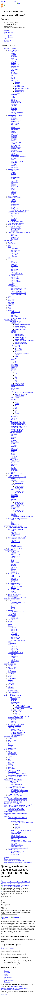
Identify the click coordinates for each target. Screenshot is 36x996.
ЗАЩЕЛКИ (14, 231)
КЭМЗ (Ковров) (16, 102)
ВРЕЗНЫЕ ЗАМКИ (13, 50)
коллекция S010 (19, 339)
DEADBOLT (11, 662)
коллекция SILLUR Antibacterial (24, 340)
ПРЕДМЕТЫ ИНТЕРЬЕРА (16, 724)
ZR (16, 415)
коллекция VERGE (20, 337)
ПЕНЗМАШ (15, 155)
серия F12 (14, 627)
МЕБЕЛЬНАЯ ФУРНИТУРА (12, 695)
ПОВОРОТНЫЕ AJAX (18, 423)
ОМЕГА (13, 105)
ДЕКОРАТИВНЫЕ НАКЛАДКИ (18, 518)
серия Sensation (19, 383)
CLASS (13, 61)
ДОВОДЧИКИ (8, 749)
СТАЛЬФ (14, 110)
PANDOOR (11, 299)
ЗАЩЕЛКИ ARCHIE (17, 611)
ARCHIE (14, 332)
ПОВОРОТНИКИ (13, 310)
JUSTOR (13, 588)
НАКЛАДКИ (19, 483)
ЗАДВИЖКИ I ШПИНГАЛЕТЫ (17, 775)
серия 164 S (14, 283)
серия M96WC (15, 637)
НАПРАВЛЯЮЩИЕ (17, 546)
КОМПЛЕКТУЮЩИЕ (14, 727)
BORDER (14, 56)
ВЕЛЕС (13, 569)
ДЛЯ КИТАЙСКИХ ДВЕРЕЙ (13, 802)
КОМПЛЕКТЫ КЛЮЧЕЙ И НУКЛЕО (19, 232)
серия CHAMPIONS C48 (18, 291)
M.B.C (13, 389)
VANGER (14, 445)
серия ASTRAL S (16, 251)
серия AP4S (14, 253)
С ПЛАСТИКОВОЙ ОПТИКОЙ (17, 799)
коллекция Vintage (20, 329)
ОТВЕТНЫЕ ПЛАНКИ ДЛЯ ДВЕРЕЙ (23, 822)
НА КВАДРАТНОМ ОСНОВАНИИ (21, 395)
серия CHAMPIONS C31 (18, 288)
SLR (16, 374)
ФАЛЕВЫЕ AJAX (16, 427)
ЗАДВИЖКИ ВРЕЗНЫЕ (15, 776)
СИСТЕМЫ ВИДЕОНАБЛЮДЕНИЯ (15, 813)
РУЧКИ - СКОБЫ (20, 705)
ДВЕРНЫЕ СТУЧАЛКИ (15, 473)
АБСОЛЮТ (14, 182)
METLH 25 (14, 618)
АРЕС (13, 131)
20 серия (17, 83)
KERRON (14, 703)
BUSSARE (11, 302)
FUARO (13, 63)
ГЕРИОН (14, 94)
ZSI (12, 75)
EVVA (10, 259)
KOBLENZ (14, 580)
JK (15, 361)
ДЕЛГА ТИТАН (16, 142)
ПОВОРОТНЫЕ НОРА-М (19, 426)
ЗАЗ (12, 96)
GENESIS (14, 434)
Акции (6, 974)
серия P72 (14, 634)
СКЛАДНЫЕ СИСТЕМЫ (15, 548)
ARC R (17, 404)
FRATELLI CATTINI (17, 385)
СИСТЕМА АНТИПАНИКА (16, 810)
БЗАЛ (13, 78)
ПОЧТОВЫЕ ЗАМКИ (14, 224)
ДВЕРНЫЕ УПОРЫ (10, 664)
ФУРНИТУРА (12, 819)
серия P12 (14, 629)
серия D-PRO (15, 272)
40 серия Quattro (19, 86)
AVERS (13, 55)
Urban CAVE (18, 350)
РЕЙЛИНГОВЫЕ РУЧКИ (22, 707)
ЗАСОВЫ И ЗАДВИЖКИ (12, 770)
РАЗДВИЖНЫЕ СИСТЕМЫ (16, 538)
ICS (12, 261)
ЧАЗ (12, 194)
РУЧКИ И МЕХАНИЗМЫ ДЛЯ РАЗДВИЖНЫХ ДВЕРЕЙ (17, 528)
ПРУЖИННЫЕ (12, 768)
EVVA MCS (14, 266)
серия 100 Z (14, 269)
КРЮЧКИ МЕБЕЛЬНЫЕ (15, 718)
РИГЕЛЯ (10, 694)
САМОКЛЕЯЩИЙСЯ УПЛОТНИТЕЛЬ (18, 852)
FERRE (13, 369)
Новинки (7, 972)
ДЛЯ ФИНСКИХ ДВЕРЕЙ (12, 803)
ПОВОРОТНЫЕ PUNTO (18, 424)
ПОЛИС (13, 220)
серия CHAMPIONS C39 (18, 289)
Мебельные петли (16, 735)
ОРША (13, 188)
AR (16, 381)
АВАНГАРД (15, 129)
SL (15, 372)
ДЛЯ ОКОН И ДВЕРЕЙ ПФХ (13, 780)
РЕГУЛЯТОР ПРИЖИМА (19, 837)
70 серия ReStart (19, 91)
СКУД (6, 814)
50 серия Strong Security (22, 88)
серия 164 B (14, 277)
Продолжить (4, 948)
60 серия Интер (19, 90)
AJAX (13, 53)
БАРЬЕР (13, 77)
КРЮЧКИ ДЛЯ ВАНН (14, 726)
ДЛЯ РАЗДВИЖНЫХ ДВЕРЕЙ (13, 526)
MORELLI (14, 74)
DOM (9, 258)
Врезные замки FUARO (18, 640)
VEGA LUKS (15, 661)
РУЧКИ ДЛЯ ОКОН (14, 781)
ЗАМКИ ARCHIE (16, 613)
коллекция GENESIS (21, 343)
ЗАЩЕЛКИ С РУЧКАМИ (15, 653)
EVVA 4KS (14, 264)
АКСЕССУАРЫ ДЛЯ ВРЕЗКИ (17, 597)
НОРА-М (10, 767)
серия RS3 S (14, 255)
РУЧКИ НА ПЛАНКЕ (14, 432)
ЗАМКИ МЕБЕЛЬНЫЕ (18, 732)
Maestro (17, 413)
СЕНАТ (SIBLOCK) (17, 161)
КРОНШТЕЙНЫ (16, 832)
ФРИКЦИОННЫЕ (13, 692)
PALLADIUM (15, 177)
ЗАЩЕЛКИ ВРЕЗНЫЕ (14, 226)
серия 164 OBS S (16, 282)
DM (16, 377)
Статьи (6, 38)
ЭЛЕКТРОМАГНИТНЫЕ (15, 221)
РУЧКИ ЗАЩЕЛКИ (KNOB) (16, 421)
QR (16, 408)
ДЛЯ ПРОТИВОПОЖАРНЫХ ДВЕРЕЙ (16, 807)
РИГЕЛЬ (13, 107)
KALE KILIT (15, 64)
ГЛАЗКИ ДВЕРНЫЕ (10, 797)
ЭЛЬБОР (13, 113)
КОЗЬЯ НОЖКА (13, 691)
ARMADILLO (15, 312)
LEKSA (13, 67)
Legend (17, 354)
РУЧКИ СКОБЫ (13, 459)
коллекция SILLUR (20, 342)
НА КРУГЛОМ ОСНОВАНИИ (24, 393)
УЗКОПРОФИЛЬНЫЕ (14, 197)
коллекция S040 (19, 335)
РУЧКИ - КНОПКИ (17, 710)
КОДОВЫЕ (14, 186)
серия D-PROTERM (17, 274)
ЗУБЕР (13, 453)
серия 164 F (14, 280)
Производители (9, 32)
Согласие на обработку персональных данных (14, 988)
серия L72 (14, 648)
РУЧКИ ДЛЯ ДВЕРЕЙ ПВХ (16, 787)
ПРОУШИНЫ (15, 835)
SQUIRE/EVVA (16, 180)
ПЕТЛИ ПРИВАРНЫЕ (14, 594)
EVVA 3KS (14, 262)
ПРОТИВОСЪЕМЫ (17, 845)
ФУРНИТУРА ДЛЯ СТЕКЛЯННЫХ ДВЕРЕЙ (18, 805)
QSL (16, 405)
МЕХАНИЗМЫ (16, 786)
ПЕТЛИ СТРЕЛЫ (13, 596)
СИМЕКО (14, 109)
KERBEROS (15, 66)
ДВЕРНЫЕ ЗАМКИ (10, 48)
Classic (17, 356)
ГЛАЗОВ (14, 137)
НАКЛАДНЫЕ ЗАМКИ (15, 115)
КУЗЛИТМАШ (15, 148)
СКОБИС (14, 572)
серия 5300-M (15, 638)
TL (15, 412)
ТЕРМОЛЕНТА (16, 854)
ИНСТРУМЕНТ (16, 846)
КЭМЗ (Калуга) (15, 101)
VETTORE (11, 684)
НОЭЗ (13, 570)
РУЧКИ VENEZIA (16, 789)
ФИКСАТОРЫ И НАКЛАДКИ (17, 477)
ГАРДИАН (14, 80)
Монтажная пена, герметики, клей (18, 848)
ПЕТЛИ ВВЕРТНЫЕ (14, 589)
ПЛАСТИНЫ (12, 748)
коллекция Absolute (20, 328)
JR (15, 362)
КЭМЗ (13, 190)
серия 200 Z (14, 270)
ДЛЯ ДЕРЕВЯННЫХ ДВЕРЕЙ (17, 773)
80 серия (17, 93)
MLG (9, 297)
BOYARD (14, 699)
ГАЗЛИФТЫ (15, 729)
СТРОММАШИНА (17, 112)
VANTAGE (14, 416)
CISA (12, 58)
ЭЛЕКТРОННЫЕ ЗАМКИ (16, 223)
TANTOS (14, 218)
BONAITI (11, 624)
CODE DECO (12, 672)
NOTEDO (11, 762)
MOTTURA (14, 69)
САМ (9, 307)
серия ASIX (14, 248)
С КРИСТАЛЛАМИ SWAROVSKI (21, 716)
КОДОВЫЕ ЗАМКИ (14, 196)
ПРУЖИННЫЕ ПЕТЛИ (15, 583)
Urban (16, 351)
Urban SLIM (18, 348)
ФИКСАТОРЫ (19, 481)
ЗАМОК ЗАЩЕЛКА (17, 821)
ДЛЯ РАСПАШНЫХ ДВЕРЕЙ (17, 537)
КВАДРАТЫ (15, 838)
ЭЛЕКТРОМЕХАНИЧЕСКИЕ (17, 212)
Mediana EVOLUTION (18, 602)
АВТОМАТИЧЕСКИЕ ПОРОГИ (17, 818)
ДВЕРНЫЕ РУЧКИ (10, 320)
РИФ (12, 159)
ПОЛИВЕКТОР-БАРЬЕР (18, 156)
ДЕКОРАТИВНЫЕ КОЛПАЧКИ (21, 830)
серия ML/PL (15, 649)
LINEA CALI (15, 388)
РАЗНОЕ (14, 472)
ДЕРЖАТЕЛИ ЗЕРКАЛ (18, 730)
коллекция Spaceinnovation (22, 324)
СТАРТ (13, 193)
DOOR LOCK (15, 128)
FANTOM (14, 367)
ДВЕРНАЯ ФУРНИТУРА (8, 1)
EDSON (13, 700)
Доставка (10, 37)
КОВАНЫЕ (14, 470)
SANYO (10, 765)
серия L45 (14, 646)
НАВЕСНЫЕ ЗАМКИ (14, 169)
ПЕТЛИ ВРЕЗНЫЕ (13, 551)
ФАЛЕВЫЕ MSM (16, 431)
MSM (12, 71)
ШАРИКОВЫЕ (16, 228)
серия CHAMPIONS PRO (18, 294)
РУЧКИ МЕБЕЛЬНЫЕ (14, 697)
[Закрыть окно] (4, 994)
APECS (13, 52)
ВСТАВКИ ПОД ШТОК (18, 318)
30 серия (17, 85)
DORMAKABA (16, 120)
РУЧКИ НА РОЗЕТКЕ (14, 321)
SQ (16, 358)
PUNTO (13, 72)
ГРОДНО (14, 139)
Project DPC (14, 286)
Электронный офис (16, 986)
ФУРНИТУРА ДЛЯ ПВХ (15, 795)
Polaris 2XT (14, 603)
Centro (13, 607)
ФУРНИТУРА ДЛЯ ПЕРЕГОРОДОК (22, 516)
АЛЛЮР (13, 132)
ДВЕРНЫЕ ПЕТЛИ (10, 550)
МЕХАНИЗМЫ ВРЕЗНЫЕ (12, 599)
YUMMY (17, 347)
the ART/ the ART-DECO (22, 353)
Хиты (6, 975)
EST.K (17, 400)
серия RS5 (14, 256)
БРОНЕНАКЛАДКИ (10, 737)
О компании (8, 40)
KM (16, 378)
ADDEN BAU (12, 243)
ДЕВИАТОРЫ (12, 772)
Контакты (7, 41)
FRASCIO (14, 386)
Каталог (6, 30)
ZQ (16, 410)
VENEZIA (11, 301)
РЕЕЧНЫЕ (14, 167)
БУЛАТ (13, 183)
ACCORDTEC (15, 213)
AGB (12, 531)
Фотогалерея (8, 977)
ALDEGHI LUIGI (16, 586)
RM (16, 380)
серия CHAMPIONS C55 (18, 293)
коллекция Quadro (20, 326)
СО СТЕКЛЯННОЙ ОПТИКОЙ (17, 800)
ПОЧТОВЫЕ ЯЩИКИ (11, 811)
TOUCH (13, 605)
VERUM (10, 686)
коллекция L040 (19, 334)
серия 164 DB (15, 278)
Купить (3, 918)
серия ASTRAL (15, 250)
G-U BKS (10, 757)
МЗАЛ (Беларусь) (16, 151)
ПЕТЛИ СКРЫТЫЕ (14, 573)
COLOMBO (14, 366)
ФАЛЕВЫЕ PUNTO (17, 429)
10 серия (17, 82)
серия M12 (14, 630)
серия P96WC (15, 635)
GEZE (9, 759)
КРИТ (13, 99)
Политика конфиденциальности (10, 989)
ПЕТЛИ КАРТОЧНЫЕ (18, 833)
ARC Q (17, 402)
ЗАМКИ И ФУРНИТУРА (15, 808)
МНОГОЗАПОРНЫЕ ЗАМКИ (20, 210)
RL (16, 375)
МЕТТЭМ (14, 104)
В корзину (12, 948)
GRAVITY (14, 616)
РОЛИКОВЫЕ (15, 229)
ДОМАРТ (11, 688)
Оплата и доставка (9, 34)
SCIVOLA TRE (15, 608)
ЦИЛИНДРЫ (8, 240)
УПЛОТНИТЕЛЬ (13, 849)
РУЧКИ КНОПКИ (13, 475)
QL (16, 407)
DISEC (10, 743)
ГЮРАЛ (13, 140)
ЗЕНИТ (13, 98)
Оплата (10, 35)
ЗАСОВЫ (11, 778)
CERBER (14, 59)
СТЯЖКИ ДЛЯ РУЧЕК (18, 840)
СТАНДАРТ (11, 689)
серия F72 (14, 632)
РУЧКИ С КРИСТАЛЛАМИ (23, 708)
